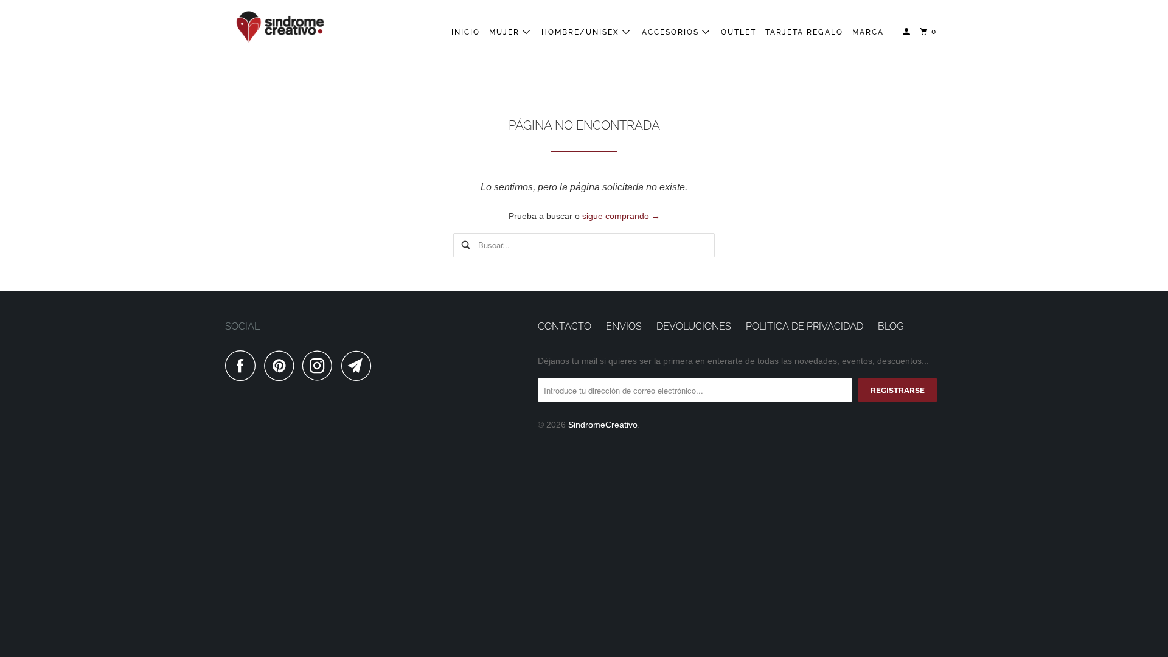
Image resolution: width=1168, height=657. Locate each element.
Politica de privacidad (804, 326)
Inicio (465, 32)
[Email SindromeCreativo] (359, 365)
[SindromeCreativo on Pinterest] (282, 365)
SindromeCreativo (603, 424)
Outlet (738, 32)
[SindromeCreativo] (280, 27)
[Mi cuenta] (907, 32)
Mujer (506, 32)
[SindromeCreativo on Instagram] (320, 365)
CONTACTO (564, 326)
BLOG (890, 326)
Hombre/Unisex (581, 32)
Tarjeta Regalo (804, 32)
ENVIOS (624, 326)
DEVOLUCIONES (693, 326)
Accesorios (672, 32)
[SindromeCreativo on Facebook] (243, 365)
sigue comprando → (621, 216)
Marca (868, 32)
